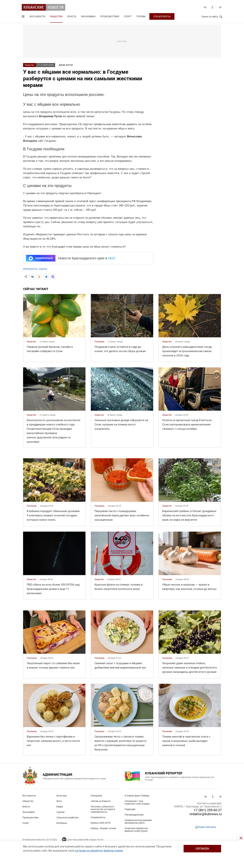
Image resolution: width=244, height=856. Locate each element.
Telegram (219, 7)
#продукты (30, 269)
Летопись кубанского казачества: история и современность (103, 809)
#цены (43, 269)
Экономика (88, 16)
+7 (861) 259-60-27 (208, 810)
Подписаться (44, 258)
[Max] (52, 276)
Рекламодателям (134, 814)
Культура (61, 795)
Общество (56, 16)
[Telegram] (46, 276)
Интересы (61, 823)
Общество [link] (31, 341)
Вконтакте (205, 7)
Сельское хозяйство (67, 817)
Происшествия (109, 16)
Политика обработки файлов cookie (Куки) (136, 829)
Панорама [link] (99, 341)
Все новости (37, 16)
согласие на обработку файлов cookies (99, 850)
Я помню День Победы (137, 795)
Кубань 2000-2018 (100, 822)
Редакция (130, 809)
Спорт (127, 16)
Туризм (140, 16)
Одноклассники (212, 7)
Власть (71, 16)
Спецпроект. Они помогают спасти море (137, 802)
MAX (111, 258)
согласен (202, 848)
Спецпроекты (161, 16)
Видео (59, 806)
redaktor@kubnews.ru (205, 814)
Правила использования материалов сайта (138, 821)
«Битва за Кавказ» (101, 801)
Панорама (96, 795)
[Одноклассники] (39, 276)
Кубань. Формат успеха (103, 828)
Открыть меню (23, 17)
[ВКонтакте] (32, 276)
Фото (59, 801)
